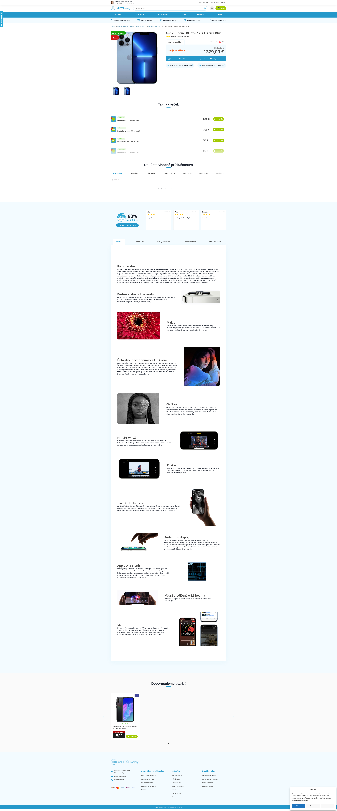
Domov (113, 26)
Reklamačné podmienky (148, 786)
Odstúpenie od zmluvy (148, 779)
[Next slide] (233, 716)
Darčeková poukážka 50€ (128, 142)
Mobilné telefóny (122, 26)
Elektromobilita (176, 793)
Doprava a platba (215, 2)
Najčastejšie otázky (147, 782)
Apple (132, 26)
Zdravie (174, 790)
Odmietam (313, 806)
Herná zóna (175, 797)
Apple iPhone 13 (141, 26)
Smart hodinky (176, 782)
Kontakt (223, 2)
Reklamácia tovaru (203, 2)
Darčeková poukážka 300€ (128, 131)
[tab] (168, 743)
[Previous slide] (103, 716)
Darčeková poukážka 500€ (128, 120)
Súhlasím (298, 806)
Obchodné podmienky (209, 775)
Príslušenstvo (176, 779)
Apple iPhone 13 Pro (154, 26)
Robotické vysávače (178, 786)
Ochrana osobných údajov (210, 779)
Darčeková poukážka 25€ (128, 152)
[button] (212, 8)
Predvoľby (328, 806)
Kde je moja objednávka (148, 775)
